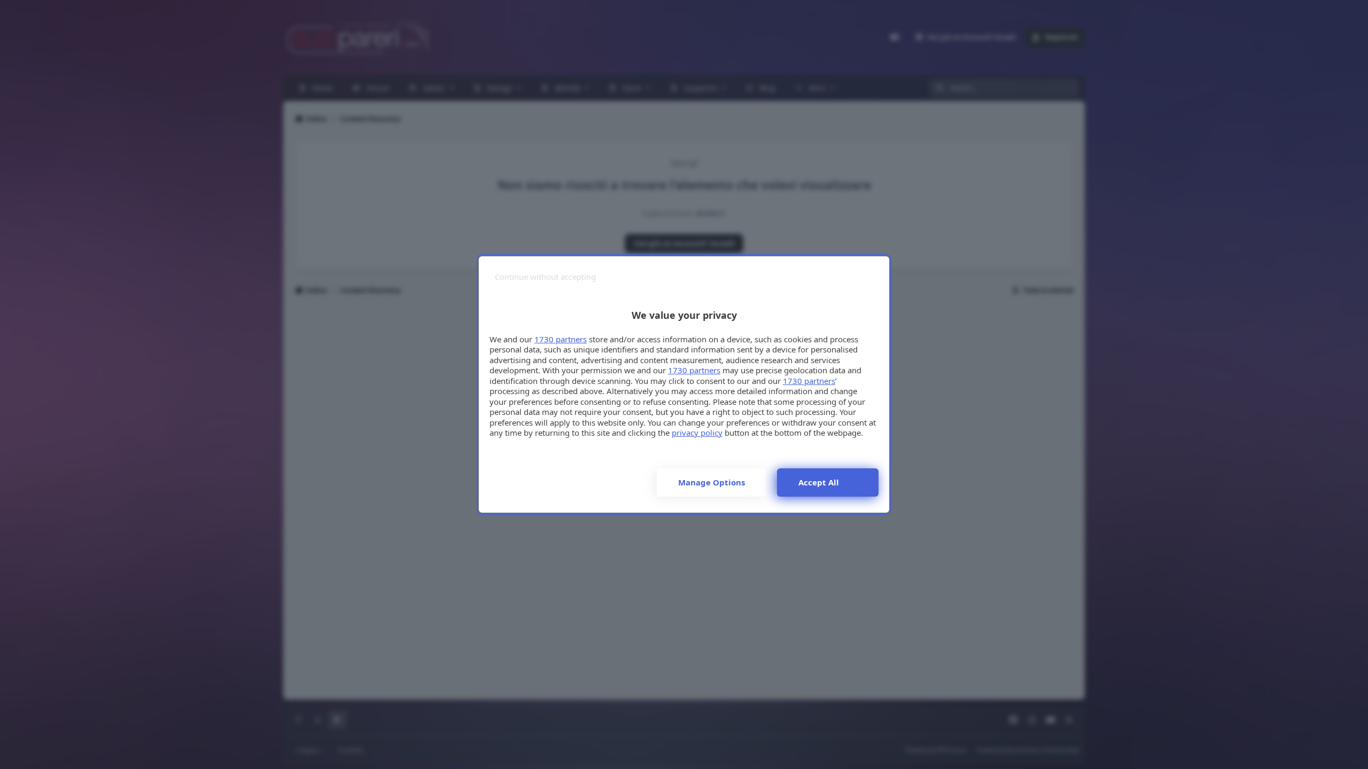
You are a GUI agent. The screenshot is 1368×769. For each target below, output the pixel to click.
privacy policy (697, 432)
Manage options (711, 482)
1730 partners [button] (560, 339)
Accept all (818, 482)
